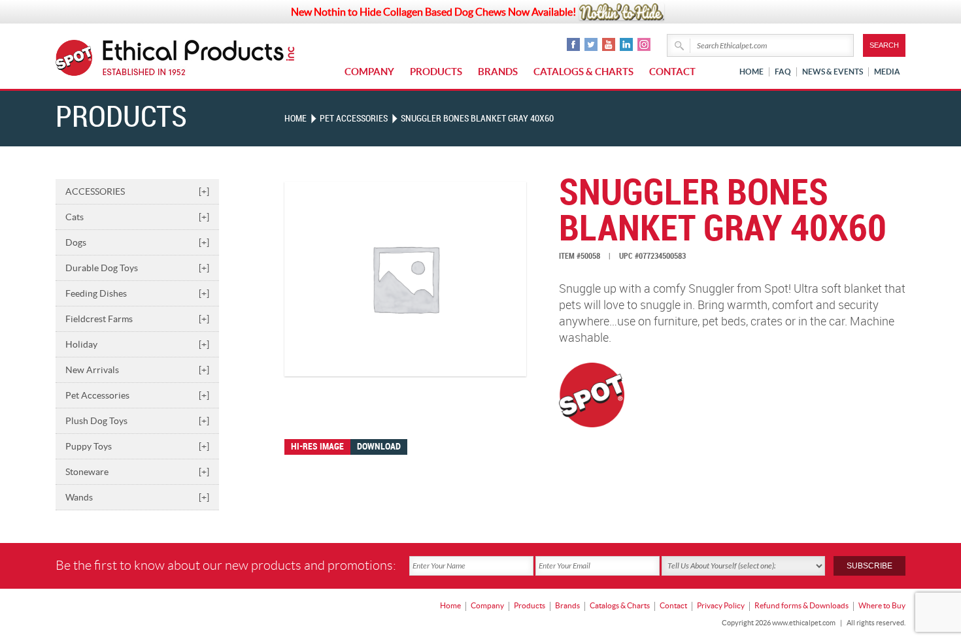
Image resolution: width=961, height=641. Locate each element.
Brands (498, 71)
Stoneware (137, 472)
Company (369, 71)
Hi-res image (317, 447)
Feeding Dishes (137, 293)
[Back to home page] (199, 58)
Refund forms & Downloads (801, 605)
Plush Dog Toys (137, 421)
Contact (672, 71)
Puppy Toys (137, 446)
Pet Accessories (137, 395)
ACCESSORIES (137, 191)
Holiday (137, 344)
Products (436, 71)
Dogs (137, 242)
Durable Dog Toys (137, 268)
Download (379, 447)
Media (887, 71)
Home (751, 71)
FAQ (783, 71)
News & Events (832, 71)
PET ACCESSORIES (354, 118)
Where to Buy (881, 605)
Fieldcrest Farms (137, 319)
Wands (137, 497)
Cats (137, 217)
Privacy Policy (721, 605)
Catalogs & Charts (583, 71)
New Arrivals (137, 370)
